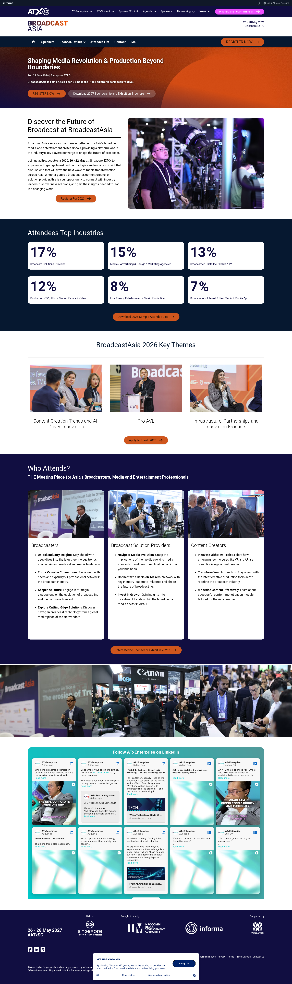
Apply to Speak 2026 (142, 440)
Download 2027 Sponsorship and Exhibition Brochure (108, 93)
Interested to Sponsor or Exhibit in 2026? (143, 650)
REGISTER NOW (239, 42)
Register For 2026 (72, 198)
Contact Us (258, 956)
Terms (230, 956)
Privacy (221, 956)
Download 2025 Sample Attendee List (143, 316)
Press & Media (243, 956)
